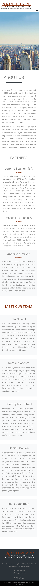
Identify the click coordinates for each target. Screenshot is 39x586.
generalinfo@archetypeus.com (20, 566)
